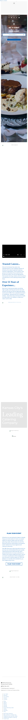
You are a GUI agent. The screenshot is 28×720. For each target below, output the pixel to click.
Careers (5, 698)
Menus (5, 702)
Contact (5, 699)
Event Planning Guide (8, 707)
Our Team (6, 694)
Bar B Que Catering (8, 713)
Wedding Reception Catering (10, 717)
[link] (14, 34)
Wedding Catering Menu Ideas (10, 716)
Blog (5, 701)
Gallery (5, 709)
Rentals (5, 706)
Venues (5, 705)
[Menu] (14, 24)
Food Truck (6, 718)
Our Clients (6, 696)
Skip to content (3, 0)
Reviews (5, 695)
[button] (9, 18)
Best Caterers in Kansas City (10, 714)
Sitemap (5, 710)
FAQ (5, 711)
